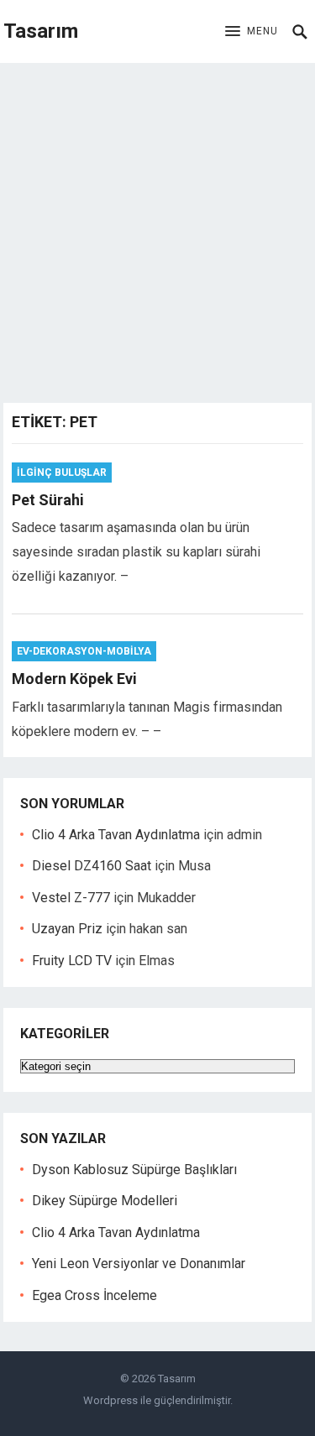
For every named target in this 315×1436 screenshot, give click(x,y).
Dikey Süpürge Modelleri (104, 1201)
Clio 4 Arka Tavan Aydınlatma (116, 835)
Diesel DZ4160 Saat (91, 866)
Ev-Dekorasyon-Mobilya (84, 651)
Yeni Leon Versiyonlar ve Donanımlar (138, 1264)
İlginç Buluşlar (62, 472)
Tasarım (40, 31)
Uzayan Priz (67, 929)
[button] (251, 31)
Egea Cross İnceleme (94, 1295)
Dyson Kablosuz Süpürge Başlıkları (134, 1170)
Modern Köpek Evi (74, 678)
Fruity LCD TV (72, 961)
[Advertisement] (157, 228)
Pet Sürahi (48, 500)
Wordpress (110, 1400)
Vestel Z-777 (71, 898)
